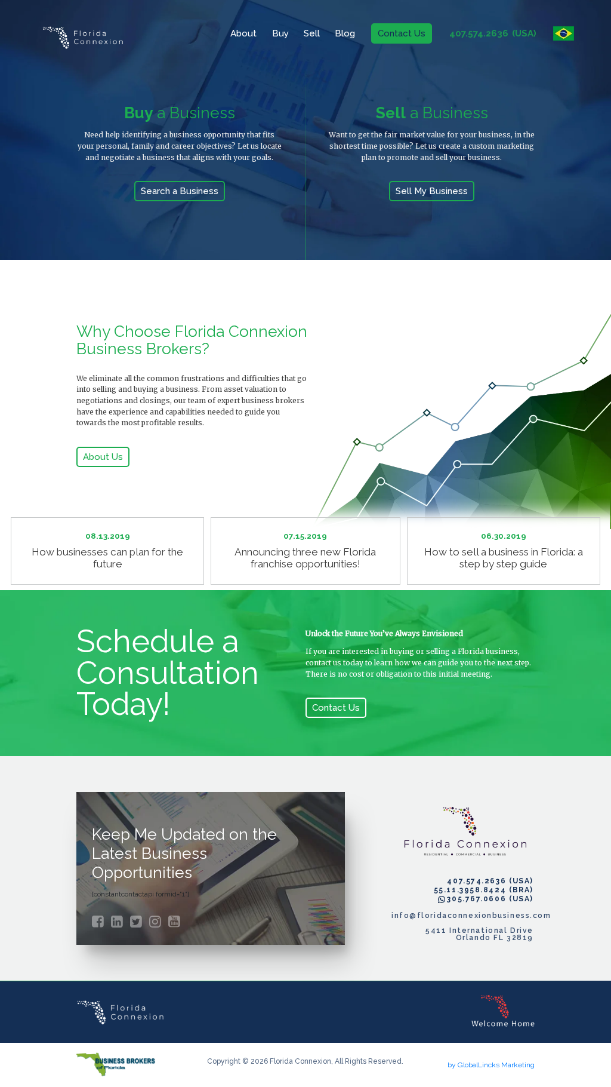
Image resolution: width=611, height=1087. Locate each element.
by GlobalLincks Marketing (491, 1065)
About (243, 33)
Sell (312, 33)
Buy (280, 33)
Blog (345, 33)
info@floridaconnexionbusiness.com (462, 915)
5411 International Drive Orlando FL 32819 (479, 934)
